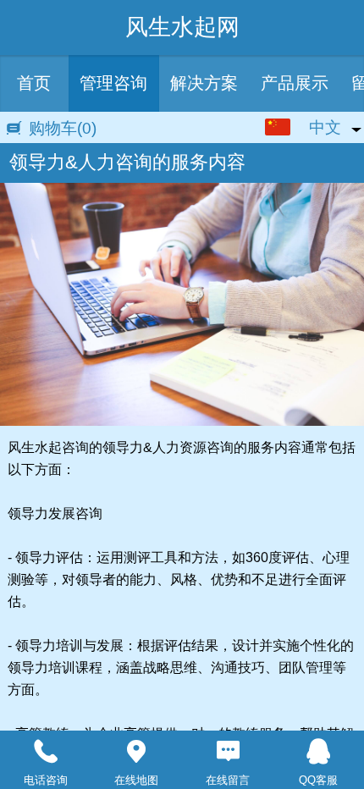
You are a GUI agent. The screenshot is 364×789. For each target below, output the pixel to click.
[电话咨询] (45, 752)
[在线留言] (227, 752)
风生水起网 (182, 27)
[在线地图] (137, 752)
